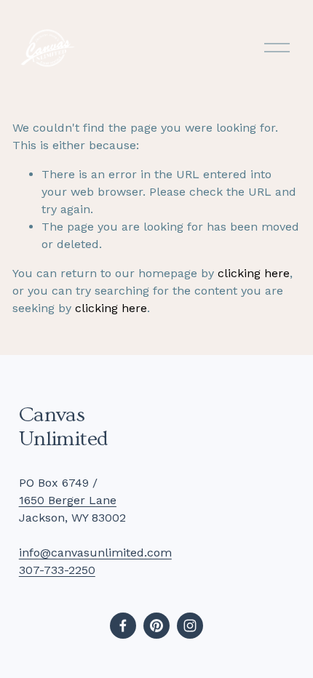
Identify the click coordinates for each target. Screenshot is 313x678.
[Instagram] (190, 626)
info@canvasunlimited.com (95, 552)
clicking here (254, 273)
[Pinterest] (156, 626)
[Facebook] (123, 626)
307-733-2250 (57, 570)
